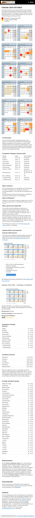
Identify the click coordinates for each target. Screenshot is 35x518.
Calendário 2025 (17, 485)
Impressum (20, 516)
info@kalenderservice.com (8, 508)
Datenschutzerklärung (29, 516)
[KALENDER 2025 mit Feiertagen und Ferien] (8, 2)
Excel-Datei (22, 499)
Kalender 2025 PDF (11, 274)
